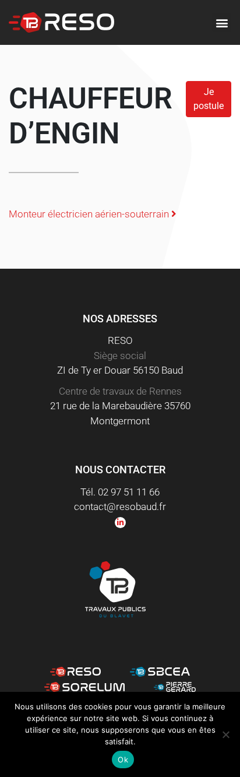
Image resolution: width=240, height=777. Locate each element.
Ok (123, 759)
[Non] (225, 734)
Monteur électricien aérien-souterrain (90, 214)
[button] (221, 22)
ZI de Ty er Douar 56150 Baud (120, 370)
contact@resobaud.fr (120, 506)
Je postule (208, 98)
